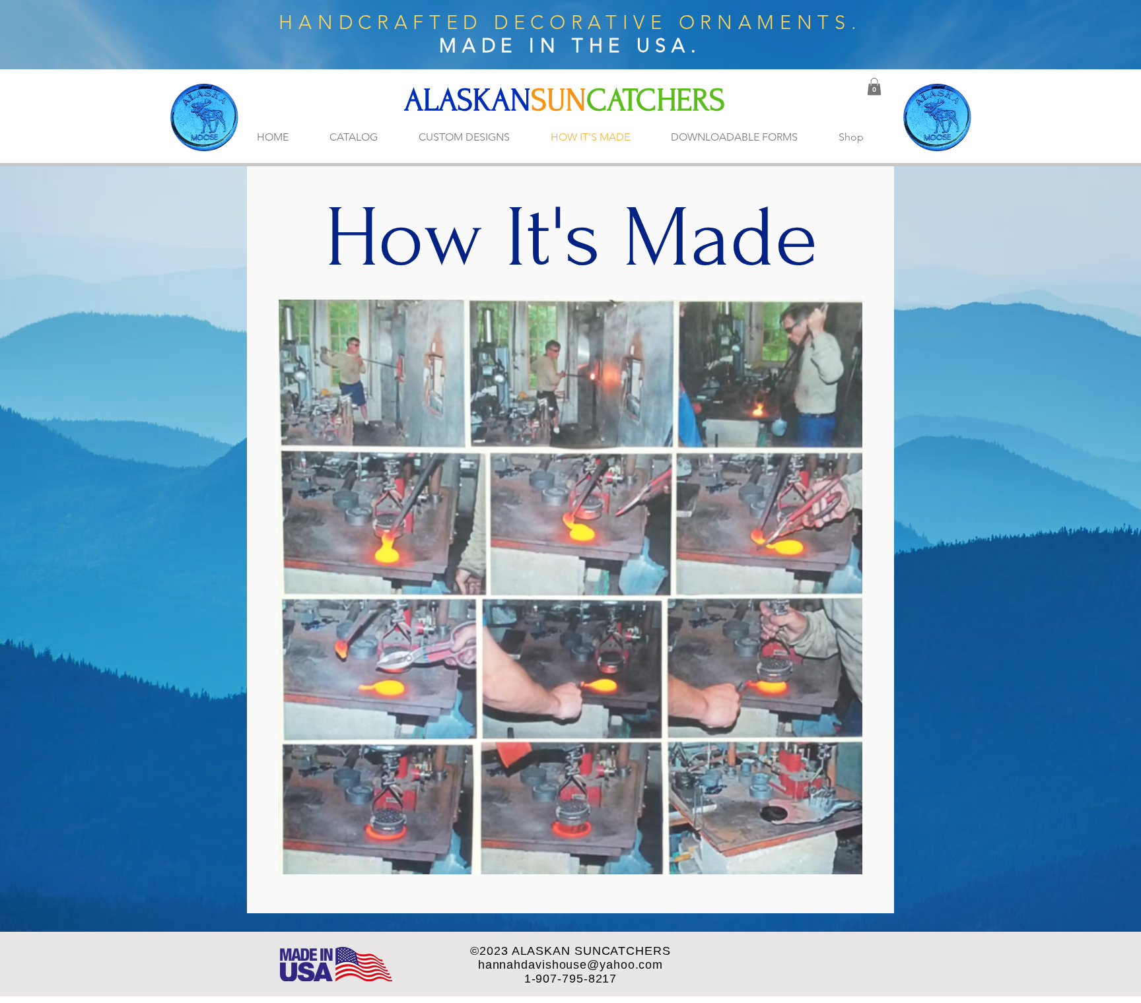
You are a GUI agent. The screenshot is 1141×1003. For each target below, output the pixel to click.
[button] (874, 86)
